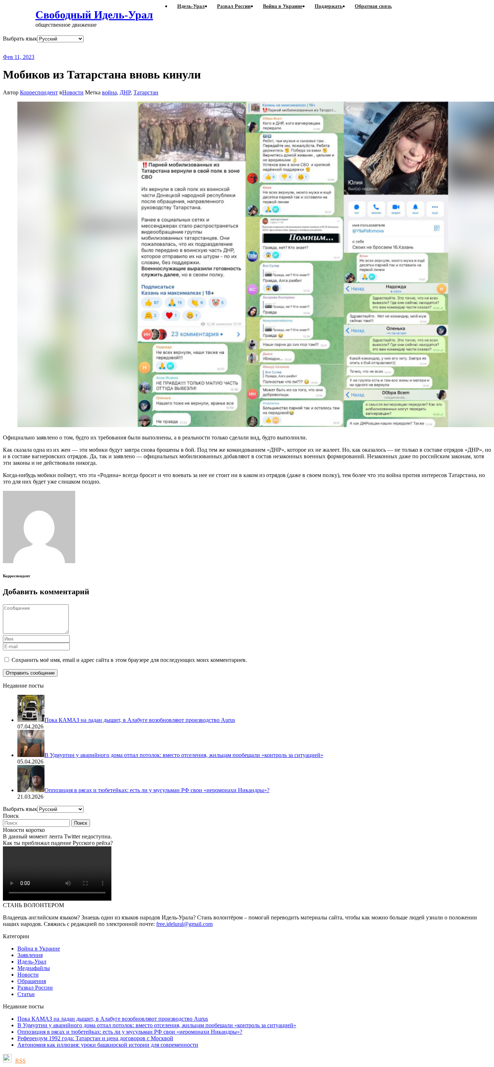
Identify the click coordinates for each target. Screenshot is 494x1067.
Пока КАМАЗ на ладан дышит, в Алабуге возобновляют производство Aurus (112, 1019)
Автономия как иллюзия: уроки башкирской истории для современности (107, 1045)
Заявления (30, 955)
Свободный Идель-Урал (94, 15)
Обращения (31, 981)
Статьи (26, 994)
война (109, 92)
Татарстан (145, 92)
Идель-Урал (31, 961)
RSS (20, 1061)
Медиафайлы (33, 968)
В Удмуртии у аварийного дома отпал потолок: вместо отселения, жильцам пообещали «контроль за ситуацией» (156, 1025)
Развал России (35, 988)
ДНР (125, 92)
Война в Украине (38, 948)
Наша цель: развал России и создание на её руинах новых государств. (151, 48)
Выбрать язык (20, 38)
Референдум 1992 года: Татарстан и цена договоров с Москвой (95, 1038)
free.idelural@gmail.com (184, 924)
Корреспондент (39, 92)
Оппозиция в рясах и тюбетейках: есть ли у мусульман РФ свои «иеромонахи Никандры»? (129, 1032)
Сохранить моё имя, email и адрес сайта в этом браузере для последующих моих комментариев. (129, 660)
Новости (73, 92)
